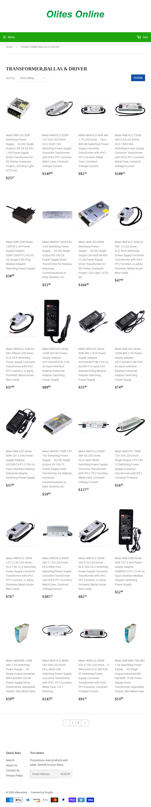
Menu (11, 37)
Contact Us (12, 770)
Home (9, 46)
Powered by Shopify (42, 792)
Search (10, 760)
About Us (11, 765)
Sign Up (65, 774)
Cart (145, 37)
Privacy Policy (14, 775)
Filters (138, 77)
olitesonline (21, 792)
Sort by (10, 78)
